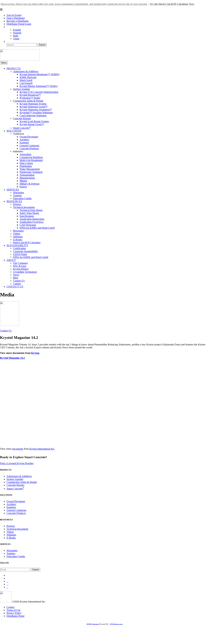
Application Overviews (32, 222)
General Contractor (29, 145)
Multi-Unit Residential (31, 160)
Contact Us (19, 280)
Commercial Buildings (31, 157)
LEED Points (20, 254)
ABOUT (11, 260)
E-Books (17, 239)
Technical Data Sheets (31, 210)
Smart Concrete (22, 128)
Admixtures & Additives (25, 71)
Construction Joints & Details (28, 100)
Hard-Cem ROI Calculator (26, 242)
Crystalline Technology (25, 271)
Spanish (17, 32)
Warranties (18, 192)
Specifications (27, 216)
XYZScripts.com (116, 624)
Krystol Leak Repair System (34, 121)
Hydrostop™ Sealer (30, 97)
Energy (23, 186)
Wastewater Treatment (31, 172)
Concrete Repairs (22, 118)
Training (17, 195)
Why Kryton (19, 266)
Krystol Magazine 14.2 (12, 357)
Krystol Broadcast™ (30, 95)
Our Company (20, 263)
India (15, 35)
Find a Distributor (16, 18)
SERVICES (13, 189)
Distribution (26, 166)
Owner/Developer (29, 136)
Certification (19, 248)
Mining (23, 180)
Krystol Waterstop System (33, 103)
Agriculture (25, 154)
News (16, 274)
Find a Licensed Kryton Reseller (16, 463)
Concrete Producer (29, 148)
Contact (11, 607)
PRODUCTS (14, 68)
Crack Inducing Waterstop (33, 115)
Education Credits (22, 198)
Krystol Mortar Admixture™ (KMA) (39, 86)
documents (17, 448)
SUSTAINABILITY (17, 245)
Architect (24, 139)
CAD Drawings (28, 224)
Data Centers (26, 163)
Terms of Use (13, 610)
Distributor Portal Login (19, 24)
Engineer (24, 142)
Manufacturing (27, 177)
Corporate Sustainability (25, 251)
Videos (16, 233)
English (17, 29)
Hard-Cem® (26, 80)
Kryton (35, 353)
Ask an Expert (14, 15)
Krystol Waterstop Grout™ (34, 106)
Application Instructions (32, 219)
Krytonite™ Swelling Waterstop (36, 112)
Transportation (27, 175)
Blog (15, 277)
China (16, 38)
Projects (17, 204)
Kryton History (21, 269)
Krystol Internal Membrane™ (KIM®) (39, 74)
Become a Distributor (18, 21)
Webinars (18, 236)
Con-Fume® (26, 83)
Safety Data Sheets (29, 213)
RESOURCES (14, 201)
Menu (4, 63)
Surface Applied (21, 89)
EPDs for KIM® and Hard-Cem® (37, 227)
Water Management (30, 169)
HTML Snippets (93, 624)
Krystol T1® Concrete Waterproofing (39, 92)
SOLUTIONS (14, 130)
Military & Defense (30, 183)
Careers (17, 283)
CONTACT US (15, 286)
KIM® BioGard (28, 77)
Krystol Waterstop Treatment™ (36, 109)
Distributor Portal (15, 616)
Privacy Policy (14, 613)
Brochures (18, 230)
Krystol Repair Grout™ (32, 124)
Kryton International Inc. (42, 448)
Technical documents (24, 207)
